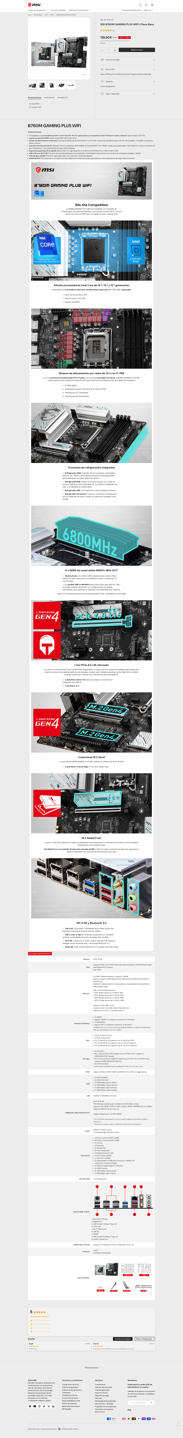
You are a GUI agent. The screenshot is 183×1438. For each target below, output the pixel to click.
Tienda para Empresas (131, 10)
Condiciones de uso (70, 1395)
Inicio (29, 15)
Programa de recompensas (105, 1406)
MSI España (66, 1409)
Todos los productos (37, 10)
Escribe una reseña (122, 1339)
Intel (46, 15)
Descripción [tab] (49, 97)
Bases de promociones (71, 1406)
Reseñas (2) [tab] (63, 97)
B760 (52, 15)
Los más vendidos (58, 10)
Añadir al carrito (137, 50)
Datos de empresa (69, 1403)
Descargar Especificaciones (40, 954)
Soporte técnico (101, 1393)
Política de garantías (70, 1387)
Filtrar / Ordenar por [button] (144, 1339)
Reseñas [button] (31, 1339)
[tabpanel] (59, 106)
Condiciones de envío (70, 1384)
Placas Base (38, 15)
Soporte (147, 10)
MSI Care (98, 1398)
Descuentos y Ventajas (104, 1404)
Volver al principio (91, 1368)
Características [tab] (34, 97)
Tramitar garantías (102, 1390)
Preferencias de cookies (70, 1429)
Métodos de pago (102, 1395)
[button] (152, 5)
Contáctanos (100, 1384)
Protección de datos (70, 1398)
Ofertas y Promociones (78, 10)
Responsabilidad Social (71, 1401)
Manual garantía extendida (105, 1401)
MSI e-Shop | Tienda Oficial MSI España (45, 1429)
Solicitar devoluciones (103, 1387)
